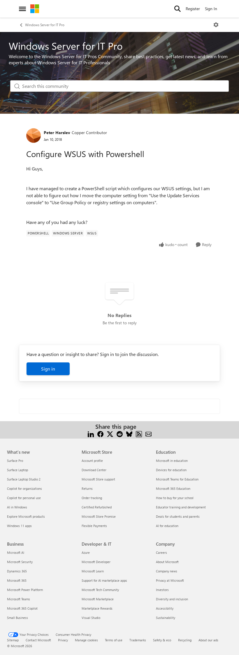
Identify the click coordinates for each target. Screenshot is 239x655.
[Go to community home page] (34, 8)
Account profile (92, 460)
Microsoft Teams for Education (177, 479)
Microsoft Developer (96, 562)
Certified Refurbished (97, 507)
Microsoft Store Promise (99, 516)
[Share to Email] (148, 433)
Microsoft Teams (18, 599)
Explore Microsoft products (26, 516)
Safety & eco (162, 640)
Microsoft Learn (93, 571)
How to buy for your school (175, 498)
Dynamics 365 (17, 571)
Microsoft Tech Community (100, 590)
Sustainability (165, 617)
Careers (161, 552)
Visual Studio (91, 617)
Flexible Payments (94, 526)
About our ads (208, 640)
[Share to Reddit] (120, 433)
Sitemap (13, 640)
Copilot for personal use (24, 498)
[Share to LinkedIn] (91, 433)
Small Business (17, 617)
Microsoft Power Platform (25, 590)
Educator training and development (181, 507)
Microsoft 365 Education (173, 488)
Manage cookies (86, 640)
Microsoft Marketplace (98, 599)
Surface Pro (15, 460)
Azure (86, 552)
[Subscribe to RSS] (139, 433)
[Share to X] (110, 433)
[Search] (177, 8)
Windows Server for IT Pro (44, 24)
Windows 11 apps (19, 526)
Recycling (184, 640)
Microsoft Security (20, 562)
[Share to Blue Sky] (129, 433)
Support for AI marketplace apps (104, 580)
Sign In (211, 8)
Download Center (94, 470)
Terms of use (113, 640)
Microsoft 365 (17, 580)
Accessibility (164, 608)
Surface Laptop (17, 470)
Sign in (48, 369)
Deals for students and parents (178, 516)
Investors (162, 590)
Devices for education (171, 470)
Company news (166, 571)
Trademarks (137, 640)
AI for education (167, 526)
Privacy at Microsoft (170, 580)
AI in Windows (17, 507)
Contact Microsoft (38, 640)
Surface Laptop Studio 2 (24, 479)
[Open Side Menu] (22, 8)
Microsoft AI (15, 552)
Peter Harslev (57, 132)
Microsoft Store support (98, 479)
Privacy (63, 640)
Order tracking (92, 498)
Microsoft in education (172, 460)
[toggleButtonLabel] (216, 25)
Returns (87, 488)
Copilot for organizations (24, 488)
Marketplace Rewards (97, 608)
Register (193, 8)
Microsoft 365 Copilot (22, 608)
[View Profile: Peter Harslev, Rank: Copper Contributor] (33, 135)
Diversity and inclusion (172, 599)
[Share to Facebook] (100, 433)
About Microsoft (167, 562)
